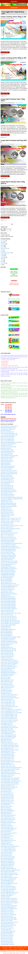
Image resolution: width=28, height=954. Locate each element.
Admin (13, 18)
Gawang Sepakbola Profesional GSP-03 (9, 426)
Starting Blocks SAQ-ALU (6, 708)
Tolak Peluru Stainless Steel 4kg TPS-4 (9, 899)
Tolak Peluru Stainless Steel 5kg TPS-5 (9, 901)
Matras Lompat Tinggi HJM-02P (7, 439)
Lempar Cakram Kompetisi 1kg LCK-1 (9, 721)
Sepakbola (3, 257)
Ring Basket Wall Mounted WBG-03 (8, 868)
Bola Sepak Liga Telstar (6, 678)
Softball (2, 258)
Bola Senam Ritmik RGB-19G (7, 512)
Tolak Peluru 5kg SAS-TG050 (7, 552)
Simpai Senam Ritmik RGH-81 (7, 656)
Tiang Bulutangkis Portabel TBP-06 (8, 638)
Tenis (2, 261)
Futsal (2, 251)
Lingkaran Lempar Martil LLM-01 (7, 686)
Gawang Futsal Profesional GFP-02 (8, 427)
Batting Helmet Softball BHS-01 (7, 861)
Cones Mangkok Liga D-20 (6, 724)
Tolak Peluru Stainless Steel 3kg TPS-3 (9, 898)
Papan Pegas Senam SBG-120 (7, 911)
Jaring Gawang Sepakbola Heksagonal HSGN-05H (11, 497)
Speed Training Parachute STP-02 (8, 818)
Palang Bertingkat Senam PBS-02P (8, 772)
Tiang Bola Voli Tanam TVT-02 (7, 798)
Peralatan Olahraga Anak (6, 252)
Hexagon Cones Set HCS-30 (7, 742)
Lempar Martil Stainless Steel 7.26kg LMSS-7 (13, 100)
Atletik (6, 54)
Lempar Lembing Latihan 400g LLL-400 (13, 58)
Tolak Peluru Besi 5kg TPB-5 (7, 938)
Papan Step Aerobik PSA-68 (7, 651)
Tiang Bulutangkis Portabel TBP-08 (8, 629)
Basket (2, 245)
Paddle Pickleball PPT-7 (6, 463)
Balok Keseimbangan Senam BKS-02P (9, 787)
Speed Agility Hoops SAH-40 (7, 723)
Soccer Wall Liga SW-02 (6, 834)
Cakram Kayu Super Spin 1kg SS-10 (8, 619)
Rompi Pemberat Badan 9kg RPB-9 (8, 607)
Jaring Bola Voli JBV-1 (5, 595)
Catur (2, 249)
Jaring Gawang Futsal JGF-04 (7, 942)
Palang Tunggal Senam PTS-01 (7, 803)
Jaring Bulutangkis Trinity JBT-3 (7, 659)
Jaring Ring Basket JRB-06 (6, 590)
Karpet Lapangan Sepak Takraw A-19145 (9, 874)
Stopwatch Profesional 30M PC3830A (9, 919)
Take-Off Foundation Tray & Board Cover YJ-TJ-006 (12, 525)
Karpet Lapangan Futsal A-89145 (8, 871)
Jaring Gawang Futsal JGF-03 (7, 827)
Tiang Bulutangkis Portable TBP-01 (8, 429)
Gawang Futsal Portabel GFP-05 (8, 639)
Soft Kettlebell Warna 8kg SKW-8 (8, 573)
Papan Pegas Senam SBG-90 (7, 913)
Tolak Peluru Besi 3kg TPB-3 (7, 941)
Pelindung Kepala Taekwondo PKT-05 (9, 568)
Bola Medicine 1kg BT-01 (6, 430)
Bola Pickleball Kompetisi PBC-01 (8, 466)
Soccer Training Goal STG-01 (7, 816)
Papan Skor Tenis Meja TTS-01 (7, 928)
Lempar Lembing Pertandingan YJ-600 (9, 714)
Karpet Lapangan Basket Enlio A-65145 (9, 877)
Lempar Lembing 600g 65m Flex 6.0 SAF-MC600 (11, 709)
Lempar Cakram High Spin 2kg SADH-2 (9, 660)
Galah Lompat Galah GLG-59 (7, 488)
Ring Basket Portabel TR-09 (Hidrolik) (9, 506)
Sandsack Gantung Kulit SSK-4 (7, 611)
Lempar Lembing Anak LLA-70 (7, 482)
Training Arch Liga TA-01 (6, 843)
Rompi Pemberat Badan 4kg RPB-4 (8, 599)
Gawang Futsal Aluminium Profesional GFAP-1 (11, 547)
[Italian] (5, 228)
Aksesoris (3, 240)
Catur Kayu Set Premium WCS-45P (8, 446)
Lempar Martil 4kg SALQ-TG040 (7, 558)
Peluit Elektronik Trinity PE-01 (7, 916)
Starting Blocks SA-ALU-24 (6, 445)
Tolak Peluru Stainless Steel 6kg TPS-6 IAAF (10, 870)
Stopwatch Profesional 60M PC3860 (8, 917)
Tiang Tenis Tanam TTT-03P (7, 501)
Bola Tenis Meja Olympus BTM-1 (8, 858)
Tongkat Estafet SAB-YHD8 (6, 559)
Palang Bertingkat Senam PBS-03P (8, 648)
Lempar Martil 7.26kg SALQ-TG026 (8, 555)
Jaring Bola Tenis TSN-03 (6, 500)
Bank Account (20, 947)
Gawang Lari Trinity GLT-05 (6, 806)
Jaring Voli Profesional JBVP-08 (7, 495)
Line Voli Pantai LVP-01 (5, 804)
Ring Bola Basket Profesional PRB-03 (9, 593)
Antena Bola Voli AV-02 (5, 896)
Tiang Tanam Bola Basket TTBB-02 (8, 544)
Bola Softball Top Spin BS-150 (7, 865)
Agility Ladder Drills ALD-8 (6, 739)
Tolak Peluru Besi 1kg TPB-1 (7, 699)
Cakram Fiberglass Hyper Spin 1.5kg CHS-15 (10, 622)
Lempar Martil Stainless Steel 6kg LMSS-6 (14, 141)
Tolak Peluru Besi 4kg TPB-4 (7, 939)
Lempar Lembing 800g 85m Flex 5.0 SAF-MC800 (11, 712)
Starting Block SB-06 (5, 645)
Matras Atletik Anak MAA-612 (7, 460)
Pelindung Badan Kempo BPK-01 (8, 755)
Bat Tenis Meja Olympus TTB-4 (7, 758)
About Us (10, 947)
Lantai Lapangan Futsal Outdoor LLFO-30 (9, 745)
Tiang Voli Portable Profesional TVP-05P (9, 455)
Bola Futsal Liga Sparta (5, 677)
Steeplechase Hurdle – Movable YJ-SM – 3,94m (11, 518)
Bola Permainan (4, 248)
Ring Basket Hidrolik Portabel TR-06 (8, 503)
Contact (14, 947)
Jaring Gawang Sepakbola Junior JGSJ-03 (10, 585)
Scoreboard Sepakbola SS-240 (7, 754)
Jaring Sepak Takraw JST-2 (6, 693)
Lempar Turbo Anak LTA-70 (6, 469)
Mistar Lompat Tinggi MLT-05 (7, 530)
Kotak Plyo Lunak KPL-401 (6, 475)
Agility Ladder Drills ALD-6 (6, 813)
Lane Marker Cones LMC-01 (7, 852)
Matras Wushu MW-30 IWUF (7, 859)
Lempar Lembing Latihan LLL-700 (8, 703)
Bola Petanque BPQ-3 (5, 484)
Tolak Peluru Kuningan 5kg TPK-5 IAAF (9, 883)
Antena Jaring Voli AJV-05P (6, 454)
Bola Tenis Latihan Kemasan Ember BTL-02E (10, 528)
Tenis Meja (3, 263)
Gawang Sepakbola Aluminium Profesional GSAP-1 (12, 543)
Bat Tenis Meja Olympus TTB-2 (7, 760)
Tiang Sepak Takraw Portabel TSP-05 (9, 538)
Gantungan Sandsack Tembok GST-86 (9, 642)
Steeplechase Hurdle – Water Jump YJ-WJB (10, 521)
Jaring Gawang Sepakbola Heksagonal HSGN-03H (11, 498)
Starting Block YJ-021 (5, 516)
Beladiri (2, 246)
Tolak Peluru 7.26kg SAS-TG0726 (8, 553)
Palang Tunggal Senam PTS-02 (7, 680)
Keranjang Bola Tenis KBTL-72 (7, 510)
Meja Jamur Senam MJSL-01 (7, 527)
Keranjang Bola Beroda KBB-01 (7, 795)
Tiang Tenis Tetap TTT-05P (6, 458)
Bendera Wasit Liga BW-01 (6, 809)
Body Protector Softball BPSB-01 (8, 810)
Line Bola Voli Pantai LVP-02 (7, 461)
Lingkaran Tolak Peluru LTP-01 (7, 687)
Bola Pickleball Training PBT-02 (7, 467)
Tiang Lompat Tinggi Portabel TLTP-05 (9, 905)
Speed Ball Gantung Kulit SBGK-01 (8, 815)
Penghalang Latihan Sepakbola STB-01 (9, 908)
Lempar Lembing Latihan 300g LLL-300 (13, 17)
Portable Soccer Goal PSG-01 (7, 821)
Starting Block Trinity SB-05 (6, 825)
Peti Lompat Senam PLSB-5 (7, 476)
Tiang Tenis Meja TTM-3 (6, 628)
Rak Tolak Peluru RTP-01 (6, 791)
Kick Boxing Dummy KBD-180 (7, 844)
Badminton (3, 243)
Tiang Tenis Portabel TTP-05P (7, 449)
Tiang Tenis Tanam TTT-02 (6, 507)
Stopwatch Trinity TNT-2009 (6, 920)
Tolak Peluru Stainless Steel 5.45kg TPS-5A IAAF (11, 767)
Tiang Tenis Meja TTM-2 (6, 626)
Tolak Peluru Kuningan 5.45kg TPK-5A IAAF (10, 769)
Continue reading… (5, 52)
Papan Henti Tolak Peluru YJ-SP (7, 764)
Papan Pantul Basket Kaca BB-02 (8, 752)
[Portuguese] (7, 228)
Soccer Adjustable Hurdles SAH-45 (8, 850)
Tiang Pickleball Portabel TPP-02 (8, 451)
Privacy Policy (21, 949)
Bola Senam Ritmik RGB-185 (7, 653)
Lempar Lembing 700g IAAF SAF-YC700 (9, 711)
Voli (1, 264)
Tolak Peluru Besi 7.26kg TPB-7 (7, 935)
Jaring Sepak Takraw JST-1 (6, 669)
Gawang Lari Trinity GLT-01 (6, 657)
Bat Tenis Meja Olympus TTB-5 (7, 757)
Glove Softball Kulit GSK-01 (6, 684)
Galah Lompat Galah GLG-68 (7, 485)
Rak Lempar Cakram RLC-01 (7, 794)
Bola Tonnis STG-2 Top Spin (7, 683)
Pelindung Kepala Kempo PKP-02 (8, 674)
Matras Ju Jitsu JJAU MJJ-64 (7, 536)
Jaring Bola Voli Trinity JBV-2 (7, 690)
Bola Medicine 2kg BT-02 (6, 448)
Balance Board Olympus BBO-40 (8, 570)
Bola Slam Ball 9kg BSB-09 (6, 577)
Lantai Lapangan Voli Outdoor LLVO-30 (9, 743)
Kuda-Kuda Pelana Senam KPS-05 (8, 696)
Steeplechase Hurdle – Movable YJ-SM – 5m (10, 519)
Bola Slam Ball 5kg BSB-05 (6, 632)
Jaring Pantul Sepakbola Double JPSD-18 (9, 697)
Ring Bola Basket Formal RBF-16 (8, 436)
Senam (2, 255)
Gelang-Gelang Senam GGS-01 (7, 730)
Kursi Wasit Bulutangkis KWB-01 (8, 541)
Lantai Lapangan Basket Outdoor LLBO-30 (10, 746)
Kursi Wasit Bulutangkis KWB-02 (8, 890)
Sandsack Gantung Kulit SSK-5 (7, 610)
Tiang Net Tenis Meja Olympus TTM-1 (9, 828)
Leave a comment (19, 18)
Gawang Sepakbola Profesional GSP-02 (9, 533)
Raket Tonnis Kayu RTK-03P (7, 614)
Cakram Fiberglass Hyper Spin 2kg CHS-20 (10, 620)
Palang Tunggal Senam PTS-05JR (8, 489)
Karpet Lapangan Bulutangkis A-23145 (9, 873)
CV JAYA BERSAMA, (3, 951)
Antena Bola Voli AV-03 (5, 837)
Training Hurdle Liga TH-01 (6, 841)
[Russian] (9, 228)
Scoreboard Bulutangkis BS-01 (7, 932)
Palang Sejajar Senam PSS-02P (7, 775)
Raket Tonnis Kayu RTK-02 (6, 644)
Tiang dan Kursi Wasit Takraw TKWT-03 (9, 562)
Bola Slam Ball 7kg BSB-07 (6, 580)
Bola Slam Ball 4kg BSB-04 (6, 634)
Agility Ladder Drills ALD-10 (6, 812)
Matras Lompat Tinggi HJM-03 (7, 882)
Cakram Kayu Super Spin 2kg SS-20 (8, 616)
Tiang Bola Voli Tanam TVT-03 (7, 751)
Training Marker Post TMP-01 (7, 910)
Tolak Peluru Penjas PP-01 (6, 904)
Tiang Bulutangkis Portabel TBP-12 (8, 567)
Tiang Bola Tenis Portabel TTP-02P (8, 665)
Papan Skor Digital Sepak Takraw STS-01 (9, 892)
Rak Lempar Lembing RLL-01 (7, 792)
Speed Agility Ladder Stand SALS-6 (8, 822)
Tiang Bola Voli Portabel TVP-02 (7, 785)
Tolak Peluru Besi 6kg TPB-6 (7, 936)
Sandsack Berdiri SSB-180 (6, 582)
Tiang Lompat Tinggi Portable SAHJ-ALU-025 (10, 773)
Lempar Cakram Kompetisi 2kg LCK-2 (9, 718)
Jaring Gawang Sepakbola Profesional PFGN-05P (11, 442)
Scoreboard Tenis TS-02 (6, 689)
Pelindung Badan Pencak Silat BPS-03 (9, 546)
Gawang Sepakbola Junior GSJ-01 (8, 564)
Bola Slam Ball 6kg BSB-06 (6, 631)
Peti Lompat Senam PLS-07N (7, 524)
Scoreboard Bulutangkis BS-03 (7, 880)
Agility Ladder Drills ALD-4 (6, 740)
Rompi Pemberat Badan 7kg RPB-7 (8, 604)
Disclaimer (15, 949)
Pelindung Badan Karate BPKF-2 (8, 671)
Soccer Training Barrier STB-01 (7, 830)
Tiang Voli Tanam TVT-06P (6, 492)
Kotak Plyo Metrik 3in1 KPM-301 (8, 478)
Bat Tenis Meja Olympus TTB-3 (7, 923)
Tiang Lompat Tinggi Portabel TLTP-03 (9, 666)
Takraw (2, 260)
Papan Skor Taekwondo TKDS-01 (8, 886)
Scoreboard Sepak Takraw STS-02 (8, 893)
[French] (3, 228)
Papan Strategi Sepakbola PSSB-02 (8, 735)
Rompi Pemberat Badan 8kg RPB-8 (8, 605)
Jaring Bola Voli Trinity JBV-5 (7, 647)
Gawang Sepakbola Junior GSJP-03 (8, 583)
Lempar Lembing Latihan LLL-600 (8, 702)
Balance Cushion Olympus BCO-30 (8, 571)
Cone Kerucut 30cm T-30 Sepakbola (8, 914)
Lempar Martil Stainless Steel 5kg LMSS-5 (10, 782)
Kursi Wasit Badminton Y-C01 (7, 479)
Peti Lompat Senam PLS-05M (7, 522)
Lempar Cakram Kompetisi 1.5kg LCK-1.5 (9, 720)
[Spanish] (11, 228)
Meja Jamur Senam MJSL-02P (7, 437)
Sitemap (10, 949)
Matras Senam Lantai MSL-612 (7, 481)
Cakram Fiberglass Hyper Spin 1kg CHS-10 (10, 623)
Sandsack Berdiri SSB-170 (6, 855)
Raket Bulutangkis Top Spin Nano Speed (9, 727)
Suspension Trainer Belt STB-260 (8, 738)
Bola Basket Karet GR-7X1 (6, 531)
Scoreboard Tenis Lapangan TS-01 (8, 931)
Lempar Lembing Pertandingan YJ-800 (9, 717)
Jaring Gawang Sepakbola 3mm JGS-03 (9, 922)
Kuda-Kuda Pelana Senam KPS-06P (8, 650)
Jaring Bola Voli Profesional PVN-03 (8, 925)
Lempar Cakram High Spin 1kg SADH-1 (9, 663)
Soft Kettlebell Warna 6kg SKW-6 (8, 574)
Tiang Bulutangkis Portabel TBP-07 (8, 625)
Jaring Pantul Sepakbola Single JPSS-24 (9, 694)
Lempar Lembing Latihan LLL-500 (8, 700)
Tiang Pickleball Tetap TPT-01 (7, 452)
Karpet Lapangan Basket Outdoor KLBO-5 (10, 749)
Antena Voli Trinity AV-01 (6, 807)
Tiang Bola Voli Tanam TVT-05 (7, 513)
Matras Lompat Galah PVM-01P (7, 440)
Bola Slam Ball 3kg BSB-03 (6, 635)
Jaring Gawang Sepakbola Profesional (9, 586)
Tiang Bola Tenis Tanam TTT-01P (8, 788)
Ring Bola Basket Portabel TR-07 (8, 596)
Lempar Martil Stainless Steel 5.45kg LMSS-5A (13, 182)
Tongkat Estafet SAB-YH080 (7, 729)
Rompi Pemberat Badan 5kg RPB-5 (8, 601)
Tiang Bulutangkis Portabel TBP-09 (8, 556)
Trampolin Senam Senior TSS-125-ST (9, 470)
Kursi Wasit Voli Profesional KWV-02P (9, 491)
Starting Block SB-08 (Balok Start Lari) (9, 472)
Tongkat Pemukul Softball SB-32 (7, 864)
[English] (1, 228)
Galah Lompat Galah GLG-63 (7, 486)
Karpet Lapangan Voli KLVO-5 (7, 748)
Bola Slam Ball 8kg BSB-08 (6, 579)
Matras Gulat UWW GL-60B (7, 681)
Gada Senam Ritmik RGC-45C (7, 654)
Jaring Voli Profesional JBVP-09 (7, 494)
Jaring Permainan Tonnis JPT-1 (7, 592)
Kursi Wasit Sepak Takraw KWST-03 (8, 887)
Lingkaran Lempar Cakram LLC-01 (8, 766)
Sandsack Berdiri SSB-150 (6, 853)
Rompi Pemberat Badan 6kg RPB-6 (8, 602)
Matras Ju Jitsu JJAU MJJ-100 (7, 534)
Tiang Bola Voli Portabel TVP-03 (7, 587)
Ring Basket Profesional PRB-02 (8, 457)
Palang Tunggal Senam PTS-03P (8, 770)
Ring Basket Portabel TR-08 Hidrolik (8, 504)
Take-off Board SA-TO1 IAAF (7, 675)
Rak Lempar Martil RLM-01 (6, 789)
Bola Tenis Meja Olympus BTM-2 (8, 856)
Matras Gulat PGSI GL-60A (6, 926)
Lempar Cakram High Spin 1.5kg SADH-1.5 (10, 662)
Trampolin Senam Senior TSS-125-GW (9, 561)
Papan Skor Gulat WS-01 (6, 884)
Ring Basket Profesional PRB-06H (8, 443)
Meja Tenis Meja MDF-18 (6, 691)
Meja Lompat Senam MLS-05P (7, 432)
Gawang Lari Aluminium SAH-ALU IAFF (9, 706)
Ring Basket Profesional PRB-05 (8, 540)
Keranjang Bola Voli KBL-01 (6, 776)
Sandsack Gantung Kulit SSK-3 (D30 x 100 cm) (11, 613)
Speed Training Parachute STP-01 (8, 819)
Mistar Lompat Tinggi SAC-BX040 (8, 668)
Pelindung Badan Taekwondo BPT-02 (8, 672)
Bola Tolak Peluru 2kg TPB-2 (7, 934)
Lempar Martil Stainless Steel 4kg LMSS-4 (10, 784)
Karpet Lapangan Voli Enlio (6, 876)
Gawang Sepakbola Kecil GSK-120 (8, 840)
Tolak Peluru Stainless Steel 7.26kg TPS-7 (10, 902)
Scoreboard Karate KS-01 (6, 929)
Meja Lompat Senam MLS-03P (7, 797)
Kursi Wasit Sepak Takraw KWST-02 (8, 889)
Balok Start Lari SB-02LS (6, 831)
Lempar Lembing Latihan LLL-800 (8, 705)
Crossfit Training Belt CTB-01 (7, 733)
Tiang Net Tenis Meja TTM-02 (7, 801)
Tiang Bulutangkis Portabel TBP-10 (8, 549)
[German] (4, 228)
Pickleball (3, 254)
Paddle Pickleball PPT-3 (6, 464)
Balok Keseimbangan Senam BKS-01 (9, 833)
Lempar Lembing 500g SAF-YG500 (8, 550)
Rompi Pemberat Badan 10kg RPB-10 (9, 608)
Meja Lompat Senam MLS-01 (7, 838)
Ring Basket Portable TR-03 (7, 763)
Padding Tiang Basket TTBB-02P (8, 515)
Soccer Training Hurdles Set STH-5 (8, 849)
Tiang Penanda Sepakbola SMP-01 (8, 907)
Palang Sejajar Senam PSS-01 (7, 835)
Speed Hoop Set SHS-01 (6, 824)
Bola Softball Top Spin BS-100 (7, 867)
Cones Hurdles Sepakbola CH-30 (8, 847)
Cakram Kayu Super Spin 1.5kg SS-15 (9, 617)
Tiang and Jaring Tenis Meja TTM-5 (8, 726)
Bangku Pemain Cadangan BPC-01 (8, 879)
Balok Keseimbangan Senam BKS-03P (9, 473)
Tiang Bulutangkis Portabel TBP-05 (8, 732)
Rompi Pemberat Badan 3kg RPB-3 (8, 598)
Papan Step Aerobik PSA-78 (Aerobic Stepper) (10, 637)
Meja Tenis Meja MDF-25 (6, 565)
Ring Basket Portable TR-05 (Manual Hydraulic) (11, 761)
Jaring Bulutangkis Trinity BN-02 (7, 944)
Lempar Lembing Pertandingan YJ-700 (9, 715)
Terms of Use (4, 947)
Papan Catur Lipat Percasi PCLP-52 (8, 537)
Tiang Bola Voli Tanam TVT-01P (7, 800)
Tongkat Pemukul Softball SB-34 (7, 862)
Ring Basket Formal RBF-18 (7, 895)
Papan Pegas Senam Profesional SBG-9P (10, 846)
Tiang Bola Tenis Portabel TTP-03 (8, 589)
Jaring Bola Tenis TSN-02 (6, 509)
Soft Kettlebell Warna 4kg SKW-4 (8, 576)
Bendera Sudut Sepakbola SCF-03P (8, 736)
